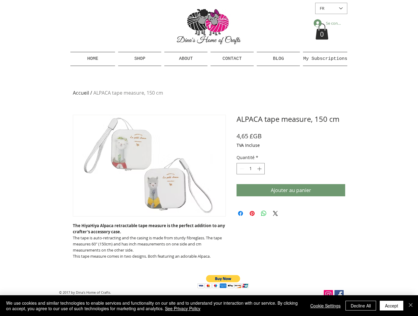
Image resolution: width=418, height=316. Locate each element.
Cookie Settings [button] (325, 306)
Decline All (361, 306)
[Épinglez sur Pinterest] (252, 213)
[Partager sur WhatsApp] (263, 213)
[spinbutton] (250, 168)
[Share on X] (275, 213)
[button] (322, 32)
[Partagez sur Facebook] (240, 213)
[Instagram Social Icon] (328, 294)
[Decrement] (241, 168)
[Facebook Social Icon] (339, 294)
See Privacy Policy (182, 308)
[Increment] (260, 168)
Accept (391, 306)
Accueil (81, 92)
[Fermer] (410, 305)
